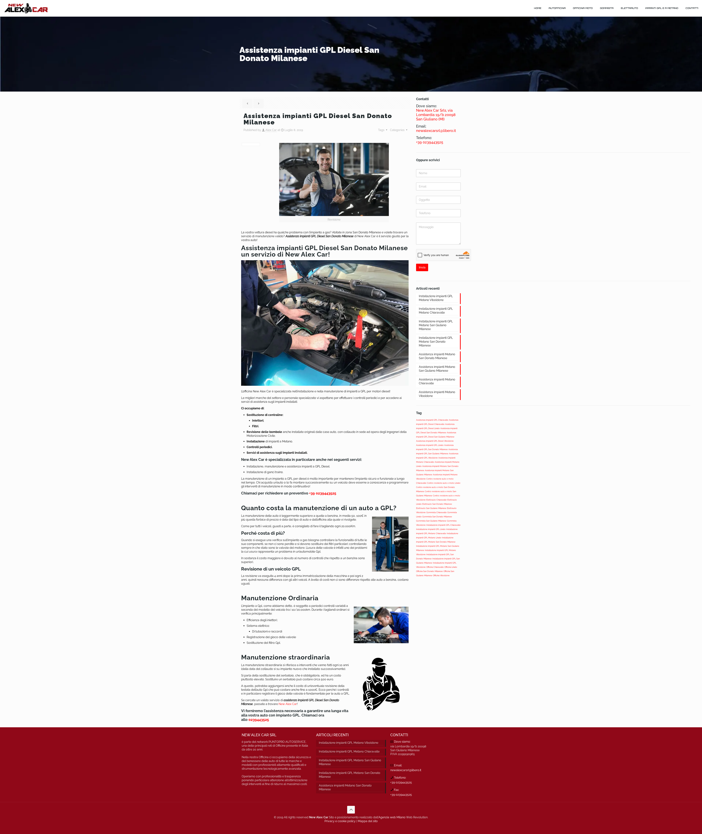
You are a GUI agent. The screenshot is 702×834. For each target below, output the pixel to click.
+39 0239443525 (323, 493)
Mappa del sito (368, 821)
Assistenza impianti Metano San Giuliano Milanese (437, 368)
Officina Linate (450, 567)
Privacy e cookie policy (340, 821)
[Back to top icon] (351, 810)
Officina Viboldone (441, 575)
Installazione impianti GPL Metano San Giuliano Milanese (436, 325)
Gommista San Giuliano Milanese (431, 521)
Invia (422, 267)
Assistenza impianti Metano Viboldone (437, 394)
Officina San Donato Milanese (429, 571)
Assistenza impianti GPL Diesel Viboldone (435, 441)
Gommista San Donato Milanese (437, 516)
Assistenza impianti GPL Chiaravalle (432, 420)
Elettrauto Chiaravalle (436, 500)
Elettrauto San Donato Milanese (437, 504)
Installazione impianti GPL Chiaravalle (443, 525)
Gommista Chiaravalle (436, 512)
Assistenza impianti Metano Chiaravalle (437, 381)
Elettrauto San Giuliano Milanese (431, 508)
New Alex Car (288, 704)
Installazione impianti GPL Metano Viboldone (436, 298)
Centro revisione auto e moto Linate (443, 483)
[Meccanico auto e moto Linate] (26, 8)
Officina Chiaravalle (435, 567)
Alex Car (271, 130)
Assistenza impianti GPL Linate (430, 445)
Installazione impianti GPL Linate (431, 529)
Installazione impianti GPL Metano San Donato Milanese (436, 341)
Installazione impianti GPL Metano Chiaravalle (436, 310)
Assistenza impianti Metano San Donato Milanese (437, 356)
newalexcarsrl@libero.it (405, 770)
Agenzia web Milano (391, 817)
